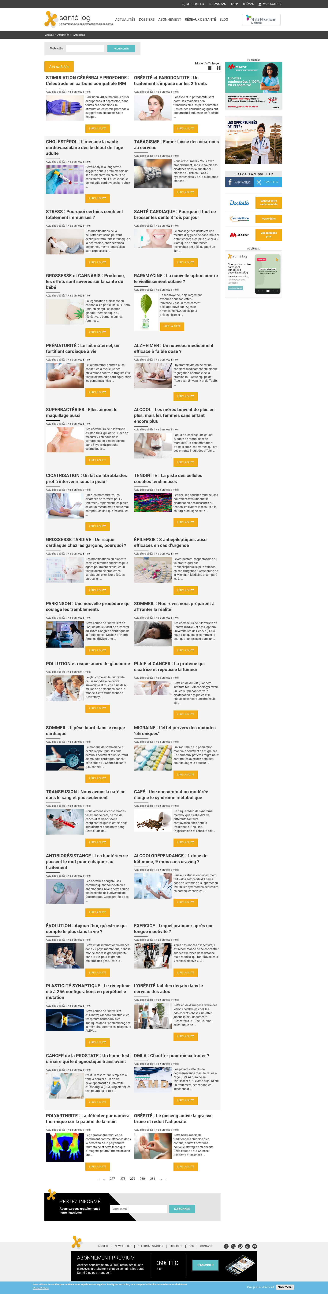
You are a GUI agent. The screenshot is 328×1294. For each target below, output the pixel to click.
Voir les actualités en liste (209, 68)
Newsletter (123, 1246)
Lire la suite (97, 128)
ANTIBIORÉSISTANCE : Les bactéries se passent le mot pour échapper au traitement (87, 861)
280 (142, 1179)
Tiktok (247, 1246)
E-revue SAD (217, 3)
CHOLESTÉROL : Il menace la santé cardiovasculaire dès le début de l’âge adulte (84, 147)
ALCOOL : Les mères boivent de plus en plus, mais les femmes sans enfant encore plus (174, 415)
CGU (191, 1246)
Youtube (254, 1246)
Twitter (233, 1246)
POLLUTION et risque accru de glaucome (88, 663)
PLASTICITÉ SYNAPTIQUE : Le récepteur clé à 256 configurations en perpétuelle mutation (88, 991)
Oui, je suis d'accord (260, 1287)
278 (122, 1179)
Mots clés (56, 48)
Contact (206, 1246)
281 (152, 1179)
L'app (234, 3)
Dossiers (147, 19)
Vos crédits (269, 218)
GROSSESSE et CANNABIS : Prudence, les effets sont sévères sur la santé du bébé (85, 281)
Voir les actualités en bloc (219, 68)
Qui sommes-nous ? (150, 1246)
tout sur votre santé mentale (269, 202)
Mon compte (272, 3)
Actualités (125, 19)
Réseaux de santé (200, 19)
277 (112, 1179)
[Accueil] (51, 19)
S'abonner (182, 1209)
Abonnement (169, 19)
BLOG (224, 19)
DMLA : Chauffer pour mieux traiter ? (171, 1055)
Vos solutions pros (269, 234)
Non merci (285, 1287)
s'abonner (205, 1265)
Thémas (248, 3)
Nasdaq (250, 17)
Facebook (226, 1246)
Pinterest (240, 1246)
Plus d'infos (41, 1288)
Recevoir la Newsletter (254, 174)
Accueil (49, 35)
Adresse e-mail (120, 1202)
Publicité (176, 1246)
